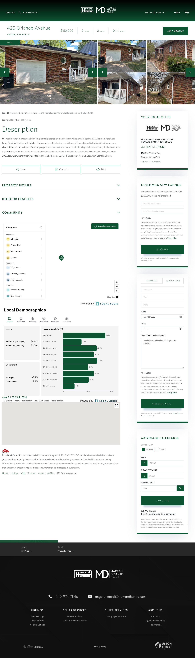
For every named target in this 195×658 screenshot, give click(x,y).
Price (143, 457)
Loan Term (147, 445)
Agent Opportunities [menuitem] (155, 620)
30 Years (149, 449)
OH (23, 473)
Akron (41, 473)
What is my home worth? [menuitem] (75, 620)
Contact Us (145, 162)
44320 (50, 473)
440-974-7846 (30, 12)
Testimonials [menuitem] (155, 624)
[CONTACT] (175, 31)
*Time (143, 323)
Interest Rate (147, 482)
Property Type (64, 550)
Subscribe (162, 249)
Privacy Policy (172, 238)
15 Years (161, 449)
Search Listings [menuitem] (37, 616)
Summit (31, 473)
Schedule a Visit (173, 281)
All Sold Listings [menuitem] (37, 624)
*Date (143, 311)
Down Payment (149, 470)
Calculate (162, 500)
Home (5, 473)
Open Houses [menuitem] (37, 620)
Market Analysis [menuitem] (74, 616)
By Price (25, 550)
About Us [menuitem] (155, 616)
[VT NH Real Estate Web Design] (163, 645)
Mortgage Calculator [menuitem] (116, 616)
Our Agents (156, 162)
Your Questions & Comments (153, 335)
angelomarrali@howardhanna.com (120, 596)
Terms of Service (146, 416)
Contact (10, 12)
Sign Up (160, 12)
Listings (14, 473)
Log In (148, 12)
